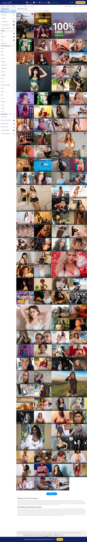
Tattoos (3, 108)
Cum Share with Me (5, 28)
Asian (2, 48)
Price (2, 40)
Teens (2, 111)
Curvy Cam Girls (73, 532)
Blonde (2, 58)
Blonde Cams (61, 532)
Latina (2, 88)
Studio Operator (49, 534)
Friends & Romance (5, 85)
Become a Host (4, 123)
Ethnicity (3, 36)
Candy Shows (4, 65)
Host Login (36, 534)
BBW (2, 51)
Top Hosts (3, 18)
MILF (2, 95)
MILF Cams (33, 532)
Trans (13, 6)
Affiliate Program (57, 534)
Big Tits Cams (44, 532)
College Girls (4, 68)
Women (2, 6)
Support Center (4, 126)
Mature (2, 91)
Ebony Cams (27, 532)
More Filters (4, 43)
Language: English (5, 130)
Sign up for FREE (81, 2)
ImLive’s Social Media (6, 120)
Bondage (3, 61)
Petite (2, 98)
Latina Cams (38, 532)
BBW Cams (56, 532)
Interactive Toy (4, 21)
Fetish (2, 81)
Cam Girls (79, 532)
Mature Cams (50, 532)
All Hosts (3, 11)
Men (8, 6)
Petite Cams (67, 532)
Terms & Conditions (5, 133)
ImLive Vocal (4, 116)
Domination (3, 75)
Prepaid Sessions (5, 25)
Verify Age (59, 539)
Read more (47, 10)
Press (62, 534)
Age (2, 33)
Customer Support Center (28, 534)
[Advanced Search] (85, 6)
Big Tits (2, 55)
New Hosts (3, 15)
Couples (3, 71)
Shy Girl (2, 105)
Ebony (2, 78)
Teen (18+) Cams (20, 532)
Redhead (3, 101)
